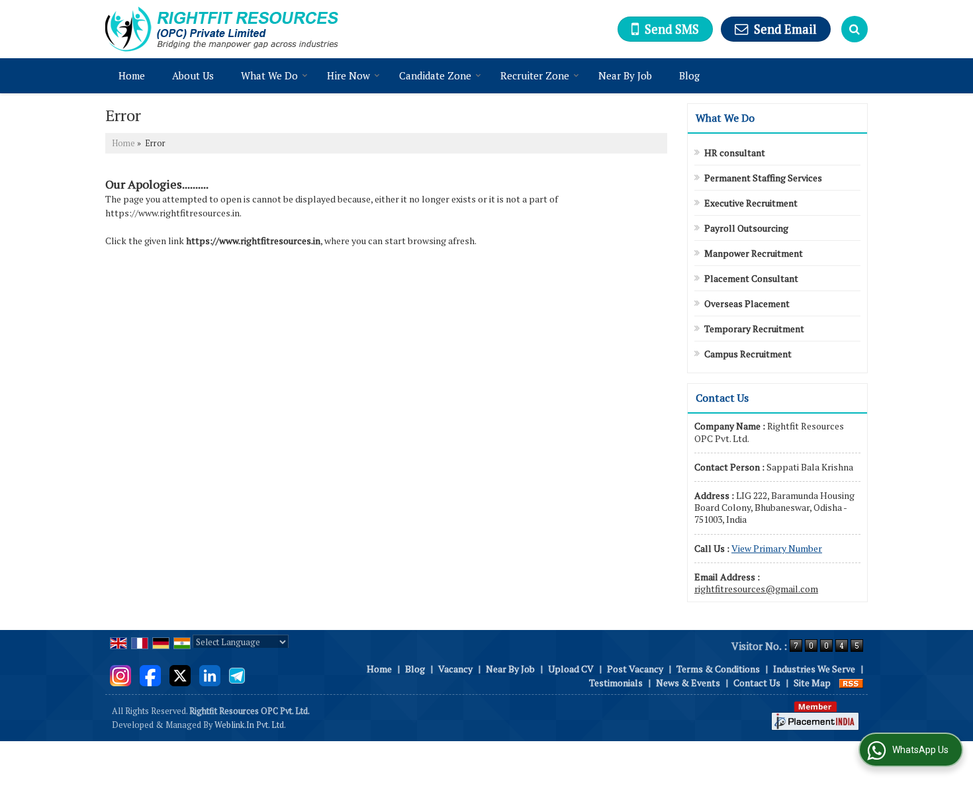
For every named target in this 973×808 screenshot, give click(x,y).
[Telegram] (237, 674)
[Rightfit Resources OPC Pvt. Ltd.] (221, 29)
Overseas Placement (747, 303)
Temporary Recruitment (754, 328)
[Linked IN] (209, 674)
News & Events (688, 682)
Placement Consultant (751, 278)
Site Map (812, 682)
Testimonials (616, 682)
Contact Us (756, 682)
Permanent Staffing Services (763, 177)
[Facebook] (150, 674)
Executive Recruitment (751, 203)
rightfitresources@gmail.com (756, 588)
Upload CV (571, 668)
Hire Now (348, 75)
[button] (776, 548)
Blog (689, 75)
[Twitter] (180, 674)
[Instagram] (120, 674)
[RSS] (851, 682)
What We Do (269, 75)
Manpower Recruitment (753, 253)
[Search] (854, 29)
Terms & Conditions (718, 668)
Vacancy (455, 668)
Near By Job (625, 75)
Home (131, 75)
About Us (193, 75)
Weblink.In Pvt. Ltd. (250, 725)
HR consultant (734, 152)
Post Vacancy (635, 668)
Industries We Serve (814, 668)
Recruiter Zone (534, 75)
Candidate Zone (435, 75)
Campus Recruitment (748, 353)
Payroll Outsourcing (746, 228)
